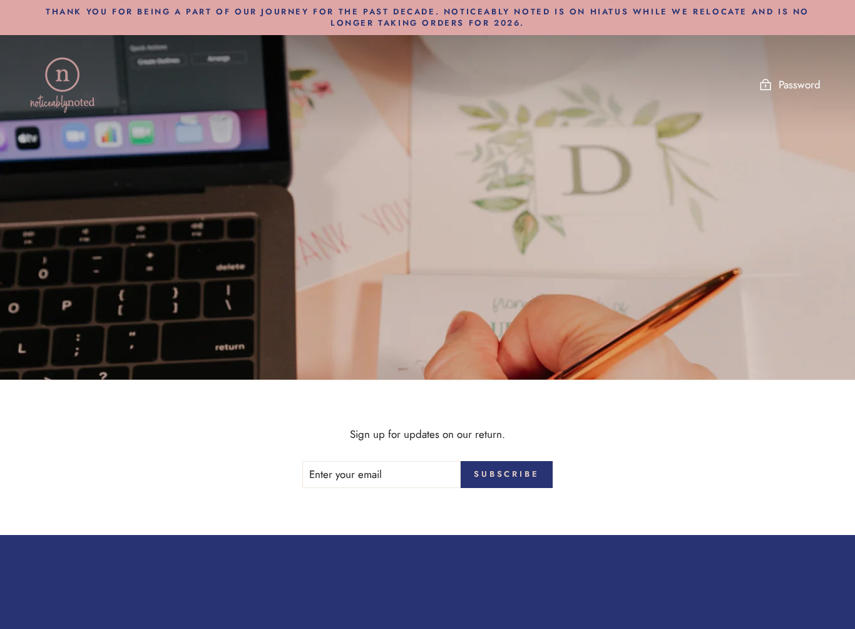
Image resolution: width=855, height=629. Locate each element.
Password (800, 84)
